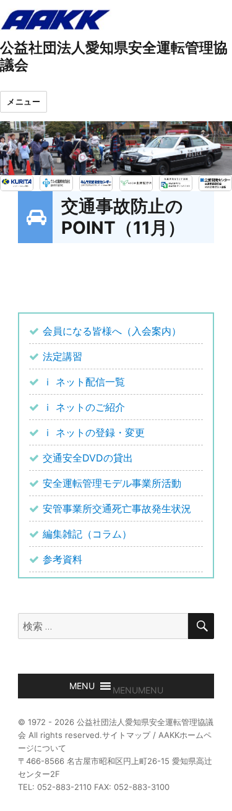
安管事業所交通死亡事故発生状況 (117, 508)
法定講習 (62, 356)
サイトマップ (126, 735)
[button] (138, 690)
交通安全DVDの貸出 (88, 458)
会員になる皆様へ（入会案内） (112, 331)
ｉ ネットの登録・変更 (94, 432)
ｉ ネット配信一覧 (84, 381)
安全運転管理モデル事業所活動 (112, 483)
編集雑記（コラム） (87, 534)
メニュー (23, 101)
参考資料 (62, 559)
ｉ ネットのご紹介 (84, 407)
